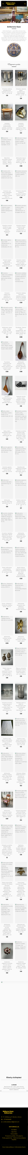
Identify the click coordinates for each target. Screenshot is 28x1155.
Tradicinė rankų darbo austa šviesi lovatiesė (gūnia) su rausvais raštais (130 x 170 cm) (21, 741)
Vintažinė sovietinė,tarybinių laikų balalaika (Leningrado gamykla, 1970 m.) (7, 399)
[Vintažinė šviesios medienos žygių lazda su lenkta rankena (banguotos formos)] (7, 214)
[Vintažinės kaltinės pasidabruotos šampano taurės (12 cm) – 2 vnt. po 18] (7, 78)
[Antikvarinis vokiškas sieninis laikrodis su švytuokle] (7, 625)
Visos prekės (14, 1134)
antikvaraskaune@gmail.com (11, 1122)
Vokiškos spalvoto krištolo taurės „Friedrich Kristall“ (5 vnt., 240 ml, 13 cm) (21, 503)
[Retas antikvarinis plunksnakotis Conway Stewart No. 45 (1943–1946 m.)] (7, 556)
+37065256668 (7, 1119)
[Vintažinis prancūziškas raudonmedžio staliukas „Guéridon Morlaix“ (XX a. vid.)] (7, 112)
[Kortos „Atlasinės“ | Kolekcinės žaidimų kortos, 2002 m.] (7, 592)
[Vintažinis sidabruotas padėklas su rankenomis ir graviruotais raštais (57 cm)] (7, 282)
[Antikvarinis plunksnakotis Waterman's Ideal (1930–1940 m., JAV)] (21, 522)
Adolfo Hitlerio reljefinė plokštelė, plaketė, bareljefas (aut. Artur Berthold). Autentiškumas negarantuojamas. (21, 572)
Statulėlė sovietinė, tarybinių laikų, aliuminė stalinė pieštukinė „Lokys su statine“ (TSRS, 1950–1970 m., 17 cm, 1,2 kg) (21, 435)
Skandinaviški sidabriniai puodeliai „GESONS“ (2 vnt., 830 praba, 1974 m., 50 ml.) (21, 470)
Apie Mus (14, 1131)
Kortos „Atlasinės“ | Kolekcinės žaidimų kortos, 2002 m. (7, 605)
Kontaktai (14, 1129)
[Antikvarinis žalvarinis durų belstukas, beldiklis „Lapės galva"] (21, 625)
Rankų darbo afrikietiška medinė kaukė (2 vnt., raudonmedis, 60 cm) (7, 434)
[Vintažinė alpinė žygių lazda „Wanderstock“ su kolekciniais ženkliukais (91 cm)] (7, 249)
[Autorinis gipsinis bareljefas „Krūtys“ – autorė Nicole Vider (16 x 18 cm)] (7, 456)
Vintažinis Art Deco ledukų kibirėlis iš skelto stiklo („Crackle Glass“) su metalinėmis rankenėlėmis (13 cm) (7, 707)
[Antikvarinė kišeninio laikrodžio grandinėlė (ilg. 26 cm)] (7, 489)
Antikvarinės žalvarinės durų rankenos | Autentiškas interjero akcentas (21, 606)
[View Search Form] (25, 4)
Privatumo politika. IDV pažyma (14, 1136)
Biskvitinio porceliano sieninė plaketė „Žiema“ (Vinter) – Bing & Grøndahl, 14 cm (7, 160)
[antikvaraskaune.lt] (10, 3)
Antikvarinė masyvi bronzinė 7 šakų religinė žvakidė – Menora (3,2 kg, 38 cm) (21, 160)
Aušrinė (14, 1085)
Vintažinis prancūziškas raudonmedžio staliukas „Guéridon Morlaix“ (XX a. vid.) (7, 126)
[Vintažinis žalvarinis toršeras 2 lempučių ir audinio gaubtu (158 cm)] (21, 180)
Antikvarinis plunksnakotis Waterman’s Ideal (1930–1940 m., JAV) (21, 536)
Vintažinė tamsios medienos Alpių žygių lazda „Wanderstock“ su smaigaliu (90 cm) (21, 228)
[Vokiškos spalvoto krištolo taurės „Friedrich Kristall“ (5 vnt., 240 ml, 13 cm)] (21, 489)
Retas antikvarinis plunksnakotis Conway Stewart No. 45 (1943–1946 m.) (7, 570)
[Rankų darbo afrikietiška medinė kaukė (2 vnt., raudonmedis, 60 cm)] (7, 420)
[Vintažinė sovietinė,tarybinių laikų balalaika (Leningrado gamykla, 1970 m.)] (7, 385)
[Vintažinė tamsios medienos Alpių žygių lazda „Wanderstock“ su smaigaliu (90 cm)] (21, 214)
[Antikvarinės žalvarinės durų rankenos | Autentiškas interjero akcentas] (21, 592)
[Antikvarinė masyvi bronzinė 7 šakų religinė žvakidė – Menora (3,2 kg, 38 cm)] (21, 147)
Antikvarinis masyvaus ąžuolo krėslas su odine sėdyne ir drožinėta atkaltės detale (7, 813)
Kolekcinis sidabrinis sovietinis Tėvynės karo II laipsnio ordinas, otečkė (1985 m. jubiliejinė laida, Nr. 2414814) (7, 966)
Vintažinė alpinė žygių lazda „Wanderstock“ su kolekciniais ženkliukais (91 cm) (7, 262)
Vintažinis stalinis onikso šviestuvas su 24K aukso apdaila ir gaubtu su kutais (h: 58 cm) (21, 262)
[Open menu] (3, 4)
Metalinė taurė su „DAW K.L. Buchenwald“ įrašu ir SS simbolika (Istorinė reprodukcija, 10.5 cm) (21, 707)
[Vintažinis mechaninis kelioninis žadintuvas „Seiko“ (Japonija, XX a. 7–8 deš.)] (21, 112)
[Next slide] (27, 1091)
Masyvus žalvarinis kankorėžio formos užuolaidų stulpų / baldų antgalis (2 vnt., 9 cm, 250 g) (21, 671)
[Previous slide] (1, 1091)
